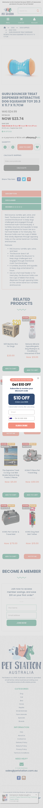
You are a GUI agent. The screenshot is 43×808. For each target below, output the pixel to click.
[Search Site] (38, 10)
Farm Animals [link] (21, 714)
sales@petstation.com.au (21, 770)
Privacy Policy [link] (21, 749)
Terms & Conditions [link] (21, 753)
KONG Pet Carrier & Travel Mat (10, 533)
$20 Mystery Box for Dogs (11, 345)
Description (11, 193)
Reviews (9, 207)
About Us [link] (21, 735)
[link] (19, 778)
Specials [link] (21, 718)
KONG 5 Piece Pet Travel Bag (32, 471)
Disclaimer (10, 200)
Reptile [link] (21, 707)
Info (38, 137)
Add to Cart (25, 147)
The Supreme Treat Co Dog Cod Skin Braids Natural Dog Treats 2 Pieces (10, 474)
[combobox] (11, 418)
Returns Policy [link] (21, 746)
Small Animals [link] (21, 711)
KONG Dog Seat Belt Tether (32, 533)
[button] (37, 147)
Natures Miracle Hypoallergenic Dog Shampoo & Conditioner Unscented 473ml (32, 349)
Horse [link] (21, 704)
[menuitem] (19, 179)
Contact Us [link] (21, 739)
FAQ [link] (21, 732)
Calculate (21, 168)
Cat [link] (21, 697)
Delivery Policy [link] (21, 742)
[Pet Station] (8, 10)
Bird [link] (21, 700)
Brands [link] (21, 721)
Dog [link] (21, 693)
